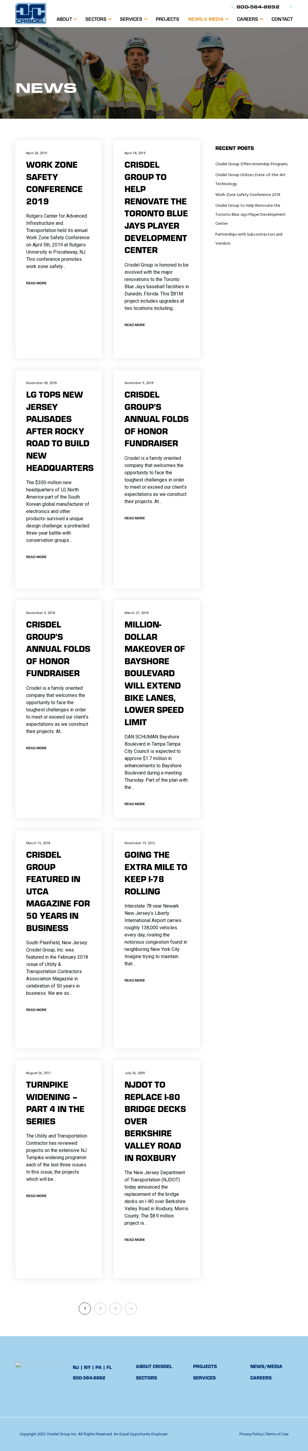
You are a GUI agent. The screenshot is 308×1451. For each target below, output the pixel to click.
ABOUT (64, 19)
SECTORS (146, 1377)
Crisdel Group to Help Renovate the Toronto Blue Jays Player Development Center (250, 214)
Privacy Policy (251, 1434)
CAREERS (261, 1377)
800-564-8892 (257, 7)
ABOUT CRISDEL (154, 1366)
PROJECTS (167, 19)
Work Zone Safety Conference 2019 (247, 194)
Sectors (95, 19)
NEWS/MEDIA (266, 1366)
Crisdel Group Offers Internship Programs (251, 164)
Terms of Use (276, 1434)
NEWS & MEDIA (205, 19)
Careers (247, 19)
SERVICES (131, 19)
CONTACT (282, 19)
